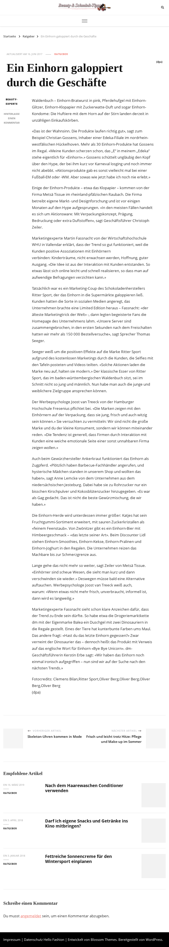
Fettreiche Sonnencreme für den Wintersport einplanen (78, 859)
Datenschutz (33, 939)
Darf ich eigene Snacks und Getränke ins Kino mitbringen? (86, 823)
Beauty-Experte (12, 101)
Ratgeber (61, 54)
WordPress (154, 939)
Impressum (11, 939)
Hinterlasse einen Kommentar (12, 118)
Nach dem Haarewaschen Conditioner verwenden (84, 788)
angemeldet (30, 915)
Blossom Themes (104, 939)
